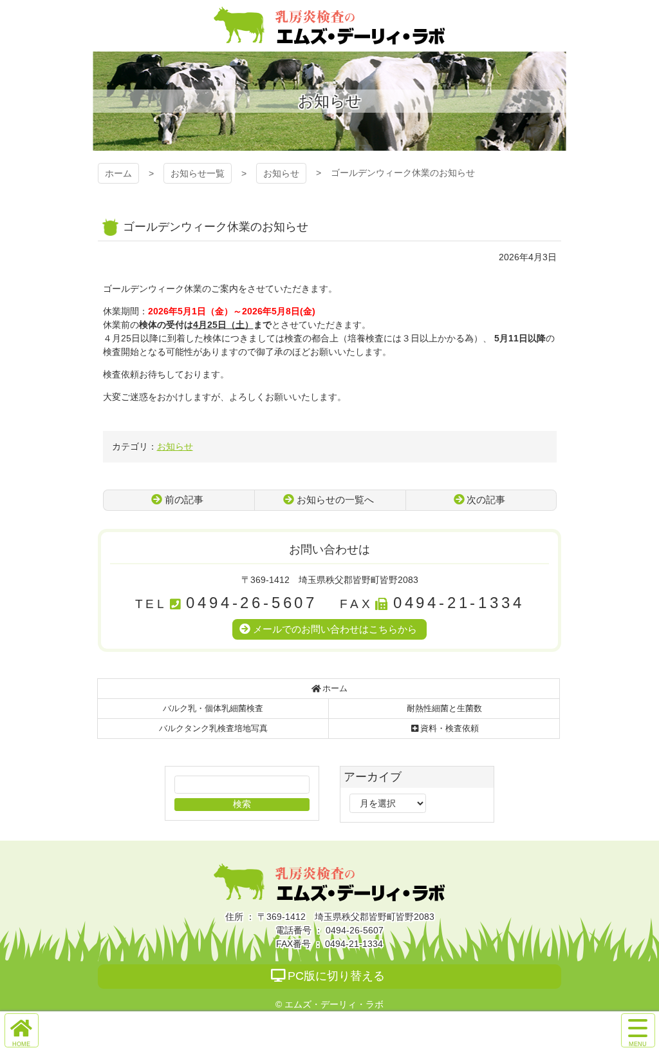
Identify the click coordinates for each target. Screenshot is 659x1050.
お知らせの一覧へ (335, 499)
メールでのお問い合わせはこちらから (335, 629)
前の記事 (184, 499)
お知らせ (281, 173)
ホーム (118, 173)
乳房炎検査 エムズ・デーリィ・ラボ (329, 25)
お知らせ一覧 (198, 173)
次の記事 (486, 499)
